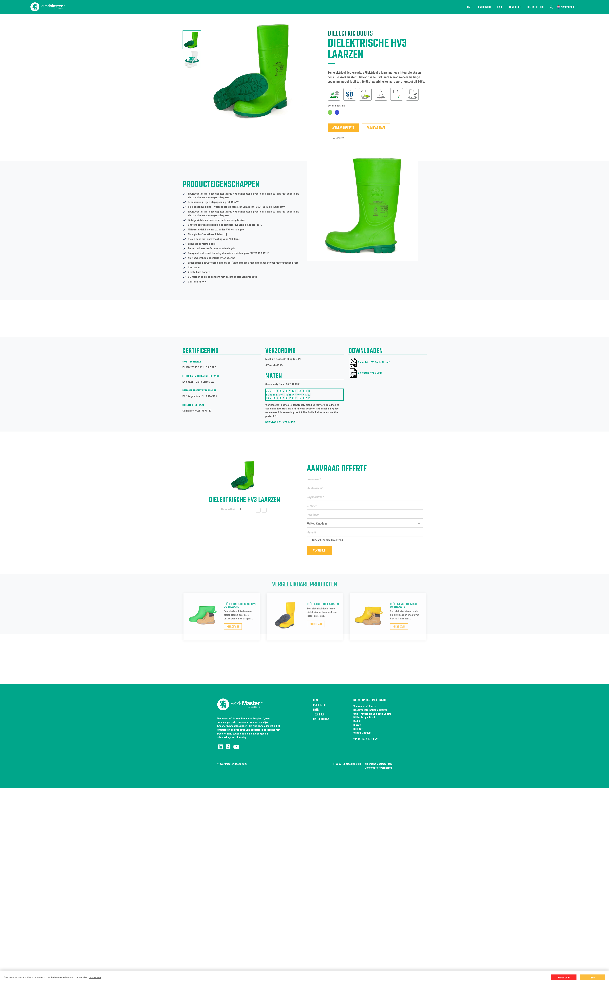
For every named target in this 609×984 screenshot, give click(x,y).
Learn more (95, 977)
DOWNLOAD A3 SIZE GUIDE (280, 422)
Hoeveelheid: (229, 509)
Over (500, 7)
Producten (484, 7)
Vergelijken (338, 138)
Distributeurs (535, 7)
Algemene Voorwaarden (378, 763)
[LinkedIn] (220, 747)
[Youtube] (236, 747)
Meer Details (232, 627)
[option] (191, 39)
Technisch (515, 7)
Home (469, 7)
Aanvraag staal (376, 127)
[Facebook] (228, 747)
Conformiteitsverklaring (378, 767)
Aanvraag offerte (343, 127)
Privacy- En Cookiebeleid (347, 763)
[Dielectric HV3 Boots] (244, 475)
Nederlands (567, 7)
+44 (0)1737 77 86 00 (365, 738)
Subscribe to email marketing (327, 540)
